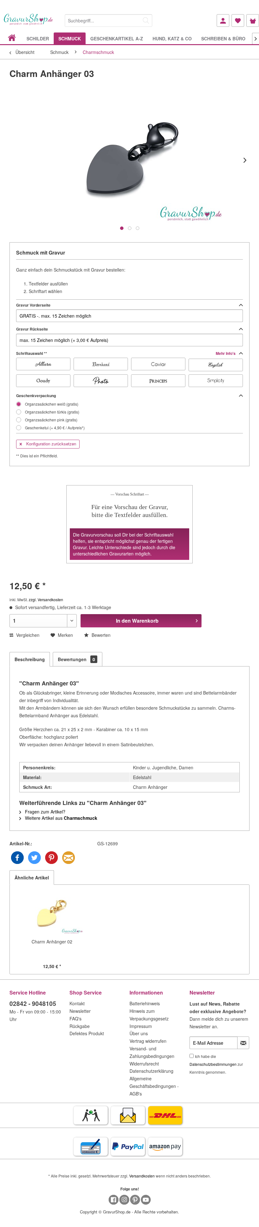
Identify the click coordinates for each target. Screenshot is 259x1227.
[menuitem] (108, 19)
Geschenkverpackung (36, 395)
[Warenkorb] (252, 20)
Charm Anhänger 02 (52, 941)
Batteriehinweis (145, 1003)
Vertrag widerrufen (148, 1041)
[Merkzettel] (238, 20)
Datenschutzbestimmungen (213, 1064)
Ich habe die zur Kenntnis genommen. (216, 1064)
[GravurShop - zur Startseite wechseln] (28, 23)
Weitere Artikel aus (60, 818)
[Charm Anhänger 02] (51, 913)
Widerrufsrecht (144, 1063)
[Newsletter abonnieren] (243, 1042)
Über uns (139, 1033)
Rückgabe (79, 1026)
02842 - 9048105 (32, 1003)
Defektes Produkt (86, 1033)
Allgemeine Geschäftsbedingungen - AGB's (154, 1086)
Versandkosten (142, 1175)
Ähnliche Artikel (32, 877)
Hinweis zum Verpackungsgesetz (149, 1015)
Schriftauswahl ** (126, 353)
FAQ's (75, 1018)
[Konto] (223, 20)
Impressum (141, 1026)
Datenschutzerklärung (151, 1071)
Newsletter (80, 1011)
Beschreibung (30, 659)
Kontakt (77, 1003)
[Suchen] (146, 20)
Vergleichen (27, 635)
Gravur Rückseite (32, 329)
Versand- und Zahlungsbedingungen (152, 1052)
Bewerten (100, 635)
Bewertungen (76, 659)
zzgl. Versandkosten (46, 599)
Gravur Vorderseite (33, 305)
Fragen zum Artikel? (44, 811)
